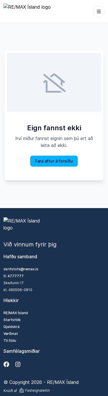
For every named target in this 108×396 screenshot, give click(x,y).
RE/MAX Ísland (15, 313)
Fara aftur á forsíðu (54, 161)
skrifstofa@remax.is (20, 269)
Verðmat (10, 333)
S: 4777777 (13, 276)
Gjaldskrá (11, 327)
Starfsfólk (12, 320)
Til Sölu (9, 340)
